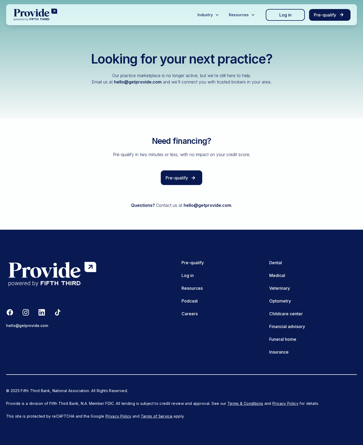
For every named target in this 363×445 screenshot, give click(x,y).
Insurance (279, 352)
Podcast (190, 301)
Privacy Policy (285, 403)
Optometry (280, 301)
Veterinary (279, 288)
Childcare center (286, 313)
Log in (285, 15)
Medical (277, 275)
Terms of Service (157, 416)
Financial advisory (287, 326)
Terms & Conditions (245, 403)
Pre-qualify (193, 262)
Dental (275, 262)
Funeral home (282, 339)
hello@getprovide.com (138, 82)
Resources (192, 288)
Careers (190, 313)
